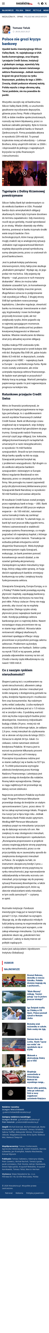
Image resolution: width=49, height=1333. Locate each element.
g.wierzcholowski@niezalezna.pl (17, 1112)
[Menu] (3, 4)
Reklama (19, 1193)
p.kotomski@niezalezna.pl (27, 1122)
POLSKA (19, 10)
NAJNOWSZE (8, 10)
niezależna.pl (9, 17)
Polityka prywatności (35, 1193)
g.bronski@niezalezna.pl (29, 1119)
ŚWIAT (28, 10)
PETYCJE (37, 10)
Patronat (9, 1193)
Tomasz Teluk (21, 28)
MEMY (46, 10)
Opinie (20, 17)
